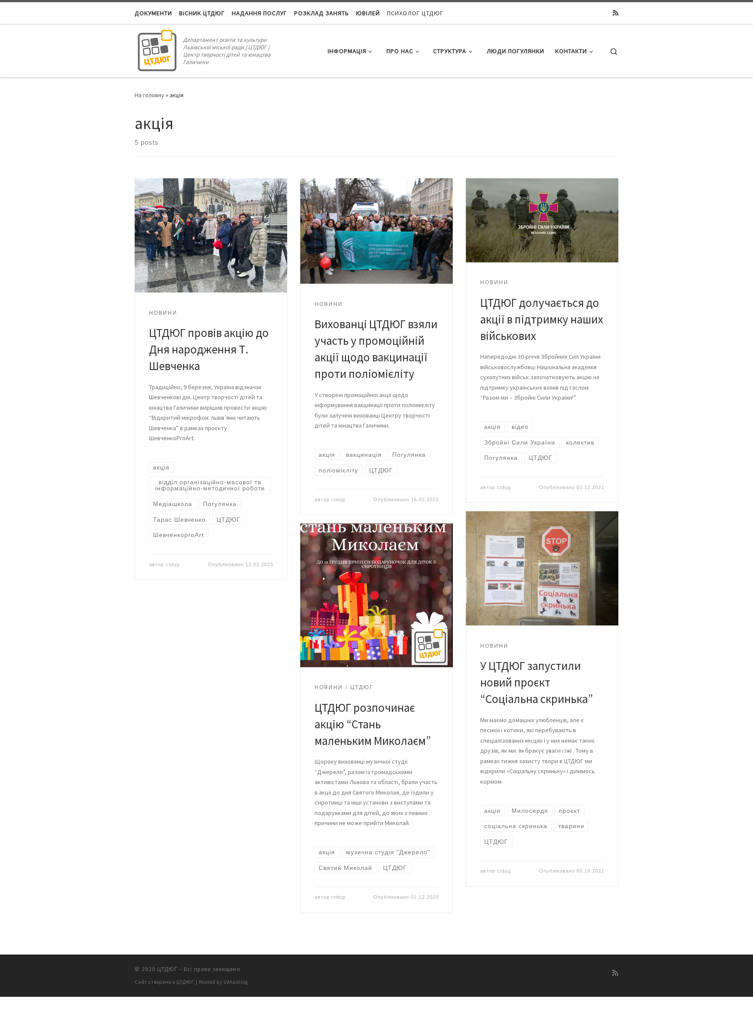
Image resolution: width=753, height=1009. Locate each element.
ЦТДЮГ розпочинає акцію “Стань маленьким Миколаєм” (373, 724)
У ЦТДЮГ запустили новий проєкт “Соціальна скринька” (536, 682)
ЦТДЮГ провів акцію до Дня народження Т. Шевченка (209, 349)
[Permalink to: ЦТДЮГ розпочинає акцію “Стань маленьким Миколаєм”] (376, 595)
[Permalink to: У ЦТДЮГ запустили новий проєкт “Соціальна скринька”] (542, 568)
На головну (149, 95)
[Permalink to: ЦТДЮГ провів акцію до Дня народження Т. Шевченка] (211, 235)
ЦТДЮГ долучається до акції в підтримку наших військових (541, 319)
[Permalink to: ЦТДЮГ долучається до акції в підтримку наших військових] (542, 220)
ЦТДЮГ (167, 969)
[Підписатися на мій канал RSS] (615, 13)
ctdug (173, 564)
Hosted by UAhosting (223, 982)
